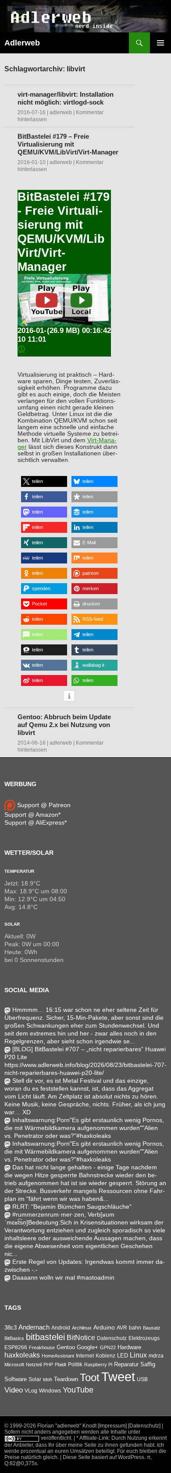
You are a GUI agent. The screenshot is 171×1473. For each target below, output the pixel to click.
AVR (122, 1328)
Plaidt (60, 1364)
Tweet (118, 1376)
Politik (75, 1364)
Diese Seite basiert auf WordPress (103, 1457)
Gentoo (66, 1347)
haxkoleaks (22, 1355)
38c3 (10, 1327)
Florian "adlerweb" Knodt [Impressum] (82, 1426)
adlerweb (61, 112)
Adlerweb (22, 42)
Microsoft (14, 1364)
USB (142, 1379)
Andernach (34, 1327)
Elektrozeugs (144, 1338)
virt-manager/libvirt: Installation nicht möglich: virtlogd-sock (66, 98)
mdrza (156, 1356)
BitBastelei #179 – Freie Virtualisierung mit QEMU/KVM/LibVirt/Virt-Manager (68, 144)
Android (60, 1327)
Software (15, 1379)
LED (122, 1356)
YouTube (78, 1390)
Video (13, 1390)
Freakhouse (42, 1347)
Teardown (66, 1379)
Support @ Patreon (43, 804)
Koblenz (105, 1356)
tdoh (47, 1379)
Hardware (129, 1347)
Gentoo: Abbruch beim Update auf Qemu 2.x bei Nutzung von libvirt (64, 724)
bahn (135, 1328)
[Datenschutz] (144, 1426)
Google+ (87, 1347)
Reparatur (126, 1364)
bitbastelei (45, 1337)
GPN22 (108, 1347)
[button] (44, 481)
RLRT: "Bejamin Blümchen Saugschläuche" (72, 1206)
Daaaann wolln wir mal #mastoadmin (63, 1277)
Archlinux (82, 1327)
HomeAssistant (58, 1355)
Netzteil (34, 1364)
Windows (50, 1391)
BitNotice (81, 1337)
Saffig (147, 1364)
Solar (12, 924)
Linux (138, 1355)
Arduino (104, 1327)
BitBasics (14, 1338)
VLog (31, 1391)
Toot (90, 1377)
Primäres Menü (160, 42)
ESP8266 (15, 1347)
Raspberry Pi (98, 1364)
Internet (85, 1355)
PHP (48, 1364)
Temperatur (19, 871)
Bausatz (151, 1327)
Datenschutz (112, 1338)
